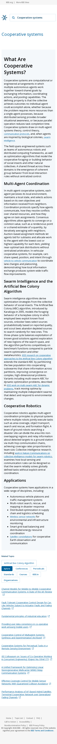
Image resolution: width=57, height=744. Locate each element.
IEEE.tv (36, 574)
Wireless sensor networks (22, 516)
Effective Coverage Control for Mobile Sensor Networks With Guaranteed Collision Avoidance (25, 682)
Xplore (7, 568)
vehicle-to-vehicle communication (20, 260)
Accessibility (24, 721)
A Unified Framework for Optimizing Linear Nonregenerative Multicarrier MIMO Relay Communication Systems (22, 670)
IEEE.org (9, 2)
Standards (9, 574)
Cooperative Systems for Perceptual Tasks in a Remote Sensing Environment (25, 647)
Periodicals (38, 568)
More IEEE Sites (22, 2)
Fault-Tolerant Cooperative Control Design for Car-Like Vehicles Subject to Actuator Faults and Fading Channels (27, 605)
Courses (23, 574)
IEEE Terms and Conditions (42, 730)
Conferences (22, 568)
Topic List (19, 718)
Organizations (11, 580)
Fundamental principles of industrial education (24, 616)
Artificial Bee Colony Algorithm (19, 563)
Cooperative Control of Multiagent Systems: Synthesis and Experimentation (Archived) (23, 636)
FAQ (38, 718)
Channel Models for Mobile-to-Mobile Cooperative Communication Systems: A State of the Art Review (27, 590)
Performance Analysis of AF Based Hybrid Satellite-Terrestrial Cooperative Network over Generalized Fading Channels (27, 694)
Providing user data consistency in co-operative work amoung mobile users (25, 625)
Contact (29, 718)
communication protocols (16, 133)
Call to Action (10, 721)
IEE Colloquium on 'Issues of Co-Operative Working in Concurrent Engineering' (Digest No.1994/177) (27, 658)
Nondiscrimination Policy (15, 725)
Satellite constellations (21, 536)
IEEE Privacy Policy (36, 725)
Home (8, 718)
